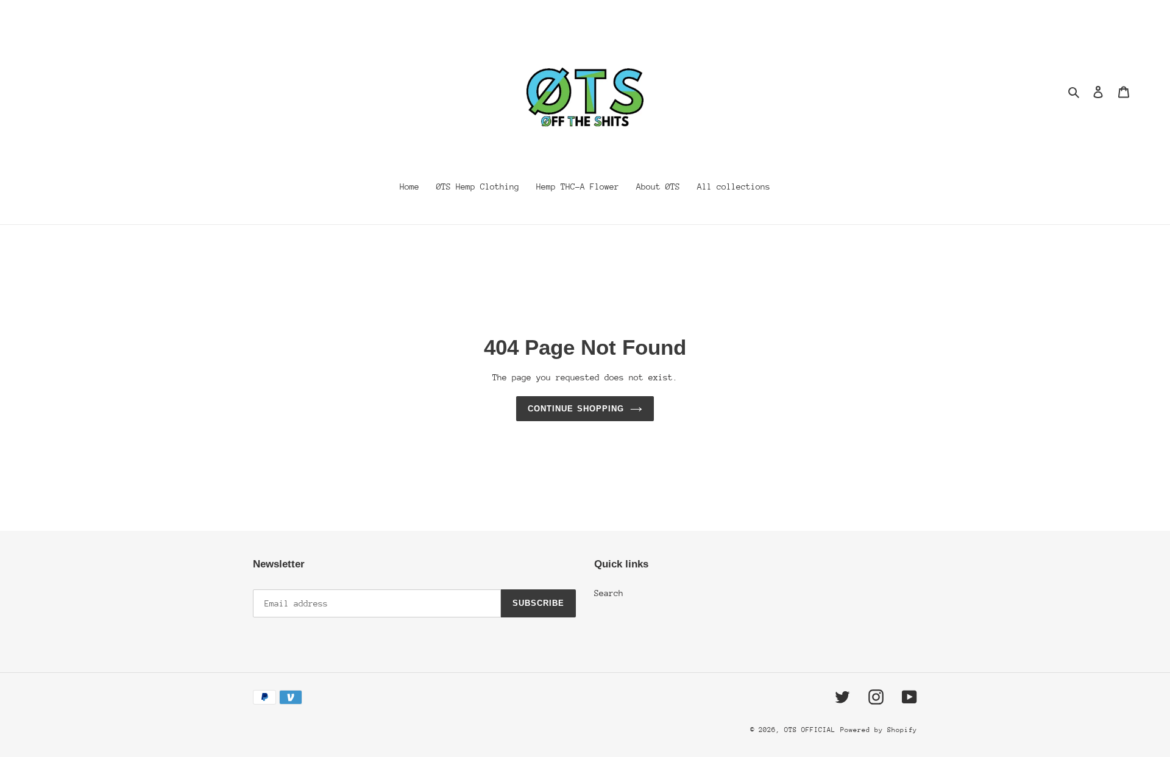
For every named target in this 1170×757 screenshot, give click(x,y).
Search (608, 593)
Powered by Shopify (878, 730)
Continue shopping (576, 408)
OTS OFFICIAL (809, 730)
